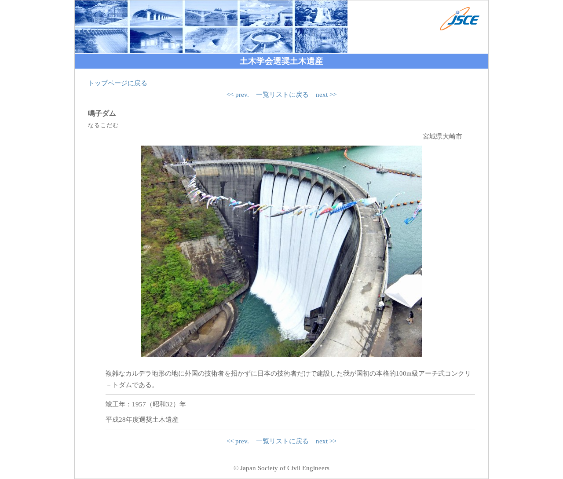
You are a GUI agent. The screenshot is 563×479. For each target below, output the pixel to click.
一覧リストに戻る (282, 94)
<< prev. (238, 94)
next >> (326, 94)
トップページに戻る (117, 83)
